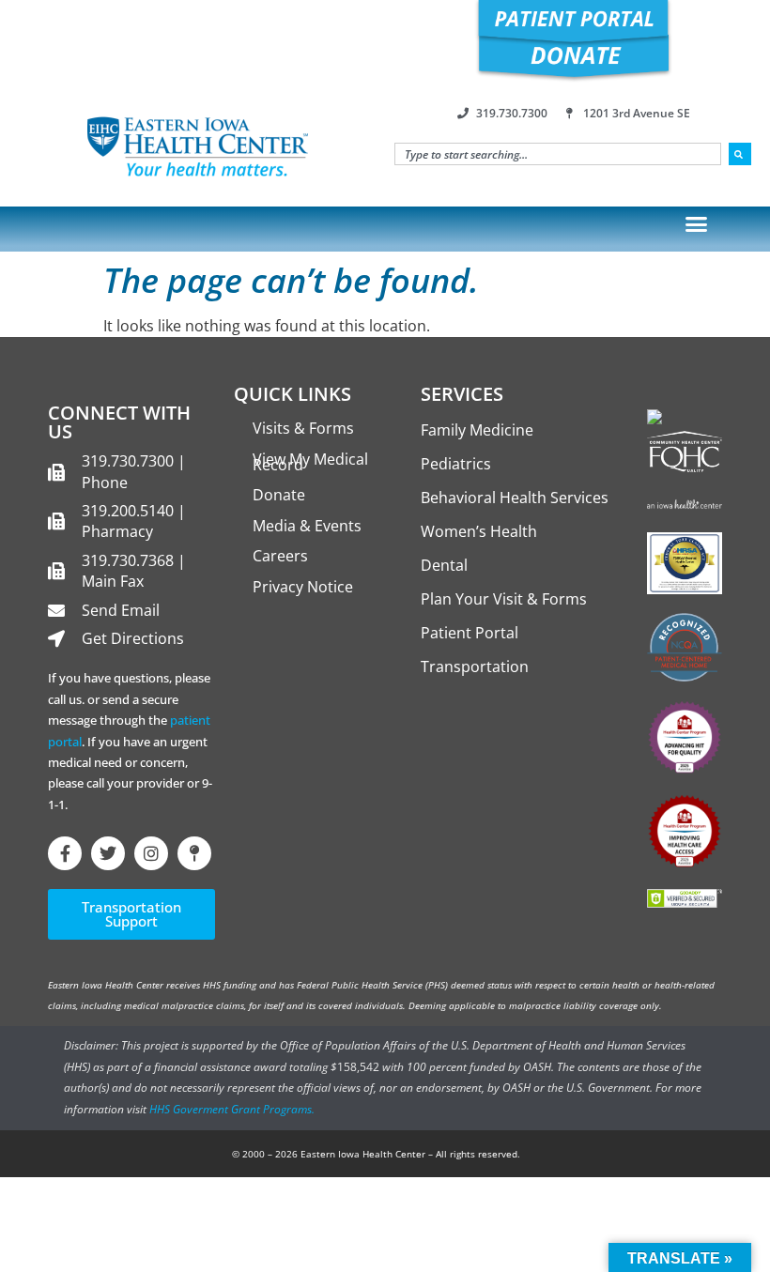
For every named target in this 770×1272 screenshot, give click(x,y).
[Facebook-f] (65, 853)
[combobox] (557, 154)
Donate (279, 494)
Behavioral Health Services (514, 497)
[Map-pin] (194, 853)
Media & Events (307, 525)
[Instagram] (151, 853)
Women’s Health (479, 531)
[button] (697, 224)
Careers (280, 555)
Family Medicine (477, 430)
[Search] (740, 154)
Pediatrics (456, 463)
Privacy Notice (303, 586)
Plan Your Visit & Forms (504, 599)
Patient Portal (469, 632)
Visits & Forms (303, 428)
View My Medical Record (310, 462)
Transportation (475, 666)
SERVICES (462, 393)
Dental (444, 565)
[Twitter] (108, 853)
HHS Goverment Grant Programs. (232, 1109)
